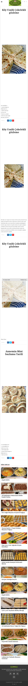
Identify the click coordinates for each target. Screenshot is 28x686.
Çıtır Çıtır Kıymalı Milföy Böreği (13, 610)
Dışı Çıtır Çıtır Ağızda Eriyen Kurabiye (11, 546)
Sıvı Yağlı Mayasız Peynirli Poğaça (13, 512)
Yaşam (3, 484)
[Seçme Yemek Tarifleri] (13, 3)
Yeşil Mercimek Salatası (10, 641)
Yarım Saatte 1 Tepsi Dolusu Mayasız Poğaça (11, 529)
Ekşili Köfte (6, 480)
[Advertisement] (14, 29)
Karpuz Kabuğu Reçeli (9, 579)
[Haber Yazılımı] (14, 667)
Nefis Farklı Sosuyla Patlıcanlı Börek (12, 563)
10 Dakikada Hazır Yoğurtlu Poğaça (13, 626)
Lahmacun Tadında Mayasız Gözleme (11, 657)
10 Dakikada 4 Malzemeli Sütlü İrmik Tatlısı (12, 496)
